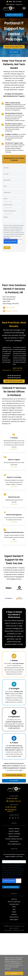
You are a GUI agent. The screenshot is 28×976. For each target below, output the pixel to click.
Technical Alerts (14, 904)
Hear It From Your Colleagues (14, 381)
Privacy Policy (8, 930)
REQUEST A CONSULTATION (14, 15)
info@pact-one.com (12, 311)
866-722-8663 (17, 1)
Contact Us (18, 4)
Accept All (14, 973)
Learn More (14, 449)
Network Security (14, 836)
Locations (14, 914)
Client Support (10, 4)
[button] (8, 588)
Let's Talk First (14, 780)
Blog (14, 909)
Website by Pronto (18, 930)
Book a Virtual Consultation (14, 47)
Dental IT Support (14, 831)
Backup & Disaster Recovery (14, 839)
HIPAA (14, 907)
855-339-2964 (11, 807)
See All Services (14, 52)
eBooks (14, 912)
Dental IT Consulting (14, 834)
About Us (14, 899)
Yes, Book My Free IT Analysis (14, 775)
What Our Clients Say (14, 902)
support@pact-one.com (12, 810)
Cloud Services (14, 841)
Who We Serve (14, 917)
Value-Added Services (14, 844)
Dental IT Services (14, 829)
